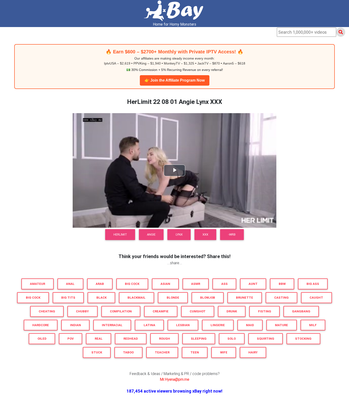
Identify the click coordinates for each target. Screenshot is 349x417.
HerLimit (120, 234)
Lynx (179, 234)
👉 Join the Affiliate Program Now (175, 80)
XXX (205, 234)
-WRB (232, 234)
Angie (151, 234)
